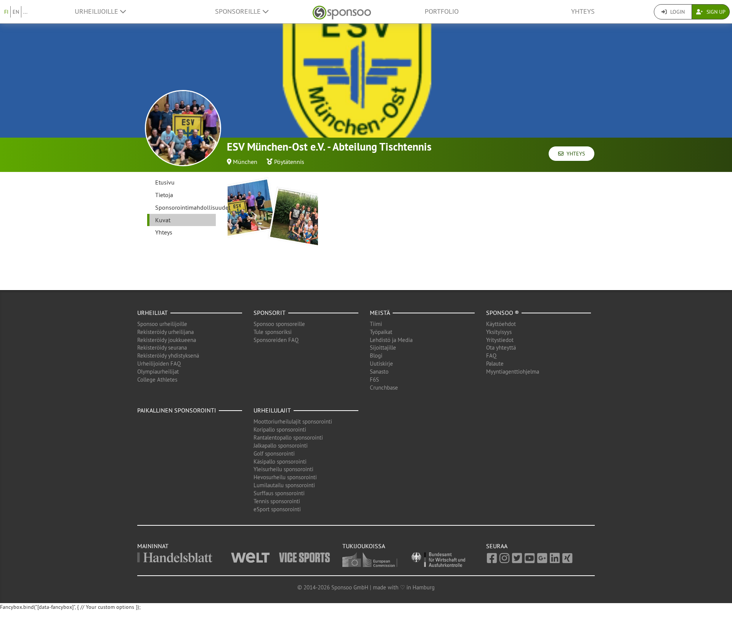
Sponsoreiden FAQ (276, 339)
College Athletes (157, 379)
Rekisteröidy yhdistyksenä (168, 355)
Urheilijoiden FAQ (159, 363)
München (245, 161)
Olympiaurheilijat (158, 371)
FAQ (491, 355)
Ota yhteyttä (501, 347)
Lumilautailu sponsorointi (284, 485)
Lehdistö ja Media (391, 339)
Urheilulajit (272, 410)
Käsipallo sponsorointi (280, 461)
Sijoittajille (383, 347)
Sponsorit (270, 312)
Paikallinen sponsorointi (176, 410)
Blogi (376, 355)
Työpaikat (381, 331)
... (25, 11)
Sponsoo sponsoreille (279, 323)
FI (6, 11)
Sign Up (715, 11)
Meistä (380, 312)
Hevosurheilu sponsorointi (285, 477)
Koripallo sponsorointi (280, 429)
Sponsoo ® (502, 312)
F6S (374, 379)
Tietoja (164, 195)
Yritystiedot (500, 339)
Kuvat (162, 220)
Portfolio (442, 11)
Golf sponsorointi (274, 453)
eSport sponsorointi (277, 509)
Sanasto (379, 371)
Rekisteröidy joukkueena (166, 339)
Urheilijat (152, 312)
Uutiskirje (381, 363)
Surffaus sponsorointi (279, 493)
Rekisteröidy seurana (162, 347)
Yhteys (583, 11)
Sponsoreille (239, 11)
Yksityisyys (499, 331)
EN (16, 11)
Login (677, 11)
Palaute (495, 363)
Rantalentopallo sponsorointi (288, 437)
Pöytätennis (289, 161)
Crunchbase (384, 387)
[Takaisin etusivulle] (342, 11)
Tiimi (376, 323)
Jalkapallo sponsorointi (281, 445)
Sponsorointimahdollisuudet (185, 207)
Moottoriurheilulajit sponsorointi (293, 421)
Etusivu (165, 182)
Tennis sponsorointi (277, 501)
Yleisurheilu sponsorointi (283, 469)
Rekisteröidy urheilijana (165, 331)
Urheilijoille (97, 11)
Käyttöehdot (501, 323)
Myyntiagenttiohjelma (512, 371)
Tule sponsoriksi (273, 331)
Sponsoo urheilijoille (162, 323)
